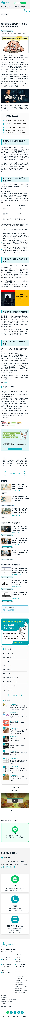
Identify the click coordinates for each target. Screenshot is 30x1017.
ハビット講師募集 (6, 964)
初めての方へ (5, 959)
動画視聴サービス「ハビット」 (21, 990)
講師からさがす (6, 972)
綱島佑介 (6, 382)
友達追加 (17, 3)
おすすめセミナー (8, 690)
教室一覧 (4, 975)
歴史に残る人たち (8, 669)
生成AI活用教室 (18, 978)
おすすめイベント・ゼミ (9, 686)
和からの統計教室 (19, 974)
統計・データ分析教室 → (9, 609)
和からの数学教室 (19, 972)
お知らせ (18, 954)
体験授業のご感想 (21, 962)
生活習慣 (14, 423)
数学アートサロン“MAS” (20, 992)
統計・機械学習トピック (7, 31)
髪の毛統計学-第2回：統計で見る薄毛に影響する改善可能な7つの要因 (21, 462)
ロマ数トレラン (18, 988)
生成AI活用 (4, 425)
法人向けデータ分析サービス (21, 986)
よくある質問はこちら (8, 867)
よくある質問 (5, 967)
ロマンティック (7, 665)
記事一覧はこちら (15, 473)
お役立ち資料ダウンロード (6, 1006)
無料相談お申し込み (5, 997)
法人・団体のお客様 (19, 984)
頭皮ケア (19, 423)
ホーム (4, 954)
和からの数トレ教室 (19, 976)
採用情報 (4, 962)
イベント (18, 959)
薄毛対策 (4, 423)
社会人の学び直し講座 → (9, 611)
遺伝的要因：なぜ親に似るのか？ (14, 120)
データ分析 (11, 425)
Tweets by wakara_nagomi (9, 820)
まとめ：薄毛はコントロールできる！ (15, 132)
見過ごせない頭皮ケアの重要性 (14, 130)
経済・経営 (4, 493)
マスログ (18, 957)
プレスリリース (20, 967)
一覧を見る (15, 695)
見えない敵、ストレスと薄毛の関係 (15, 127)
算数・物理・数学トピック (7, 505)
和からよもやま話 (8, 653)
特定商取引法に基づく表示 (6, 1001)
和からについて (6, 957)
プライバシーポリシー (5, 1003)
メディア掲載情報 (20, 964)
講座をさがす (6, 970)
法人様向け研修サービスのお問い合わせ (9, 999)
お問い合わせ (4, 995)
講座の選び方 (18, 970)
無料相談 (23, 3)
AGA (9, 423)
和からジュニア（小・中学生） (21, 980)
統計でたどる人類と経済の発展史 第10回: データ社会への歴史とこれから (8, 462)
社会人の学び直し (19, 982)
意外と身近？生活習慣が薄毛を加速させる (15, 124)
